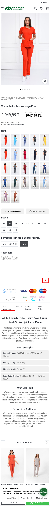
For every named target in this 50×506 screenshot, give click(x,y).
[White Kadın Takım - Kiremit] (15, 196)
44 (33, 224)
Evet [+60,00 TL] (10, 244)
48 (45, 224)
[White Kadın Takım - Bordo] (25, 168)
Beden (4, 217)
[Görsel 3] (24, 89)
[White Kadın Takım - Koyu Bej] (25, 182)
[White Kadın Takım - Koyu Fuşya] (25, 154)
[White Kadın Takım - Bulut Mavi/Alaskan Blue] (44, 182)
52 (10, 230)
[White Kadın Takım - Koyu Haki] (35, 182)
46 (39, 224)
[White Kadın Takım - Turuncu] (5, 168)
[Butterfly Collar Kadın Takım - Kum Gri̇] (37, 465)
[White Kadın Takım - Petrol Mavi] (5, 182)
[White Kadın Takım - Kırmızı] (5, 154)
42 (27, 224)
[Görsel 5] (27, 89)
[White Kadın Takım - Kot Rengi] (25, 140)
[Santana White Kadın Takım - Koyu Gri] (35, 140)
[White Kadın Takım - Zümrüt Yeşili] (15, 182)
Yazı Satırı (6, 252)
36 (10, 224)
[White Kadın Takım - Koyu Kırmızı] (5, 140)
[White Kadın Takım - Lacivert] (35, 154)
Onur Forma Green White (15, 125)
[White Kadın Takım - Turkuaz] (15, 140)
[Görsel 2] (22, 89)
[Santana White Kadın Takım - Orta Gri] (15, 168)
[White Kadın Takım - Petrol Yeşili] (35, 168)
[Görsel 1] (20, 89)
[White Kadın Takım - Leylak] (5, 196)
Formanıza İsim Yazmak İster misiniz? (20, 237)
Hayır (24, 244)
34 (4, 224)
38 (15, 224)
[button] (47, 442)
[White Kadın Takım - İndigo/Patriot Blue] (44, 168)
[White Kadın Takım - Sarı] (44, 140)
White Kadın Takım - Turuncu (14, 484)
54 (15, 230)
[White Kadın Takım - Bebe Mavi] (15, 154)
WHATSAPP (40, 502)
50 (4, 230)
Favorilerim (41, 8)
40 (21, 224)
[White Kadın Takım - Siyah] (44, 154)
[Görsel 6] (29, 89)
